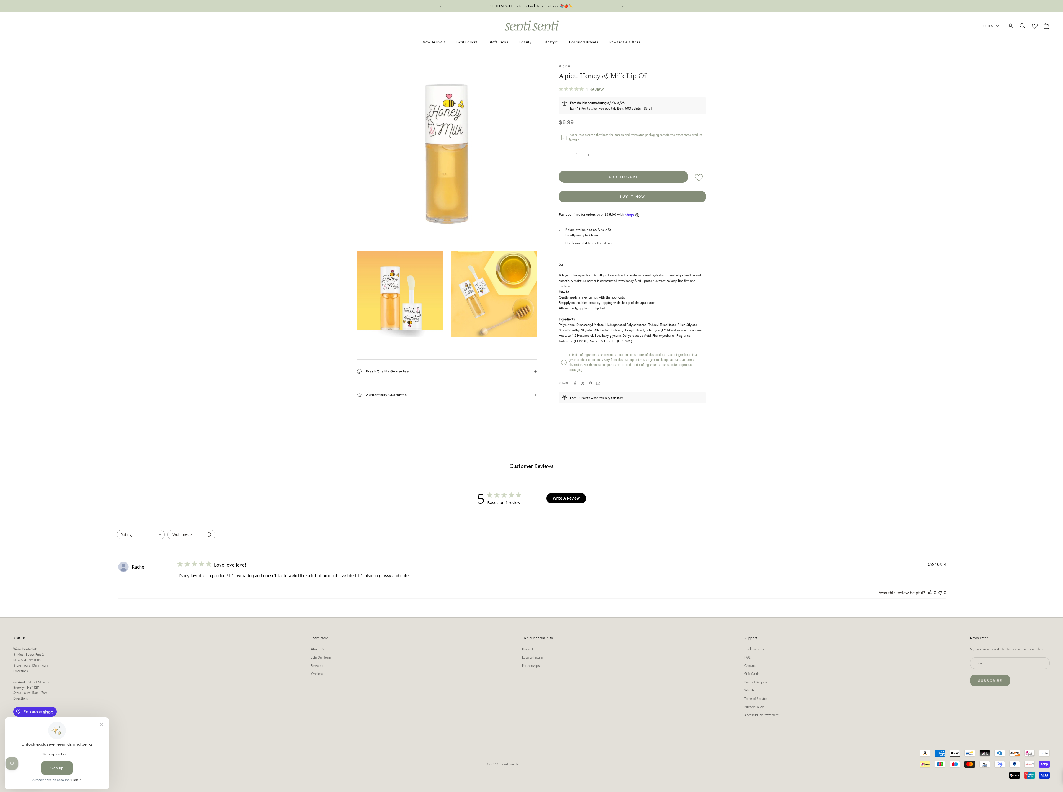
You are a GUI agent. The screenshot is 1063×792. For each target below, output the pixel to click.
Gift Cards (751, 674)
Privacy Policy (754, 707)
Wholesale (318, 674)
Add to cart (623, 177)
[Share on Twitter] (582, 383)
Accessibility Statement (761, 715)
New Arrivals (434, 42)
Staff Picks (498, 42)
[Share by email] (598, 383)
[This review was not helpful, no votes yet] (940, 592)
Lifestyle (550, 42)
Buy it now (633, 197)
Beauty (525, 42)
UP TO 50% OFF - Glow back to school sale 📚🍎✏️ (531, 6)
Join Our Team (321, 657)
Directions (20, 671)
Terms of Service (755, 698)
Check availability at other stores (588, 243)
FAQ (747, 657)
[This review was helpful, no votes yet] (930, 592)
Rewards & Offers (625, 42)
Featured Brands (583, 42)
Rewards (317, 666)
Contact (750, 666)
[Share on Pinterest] (590, 383)
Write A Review (566, 498)
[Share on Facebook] (575, 383)
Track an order (754, 649)
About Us (317, 649)
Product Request (756, 682)
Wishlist (750, 690)
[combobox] (141, 534)
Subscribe (990, 680)
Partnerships (531, 666)
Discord (527, 649)
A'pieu (564, 66)
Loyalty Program (533, 657)
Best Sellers (467, 42)
